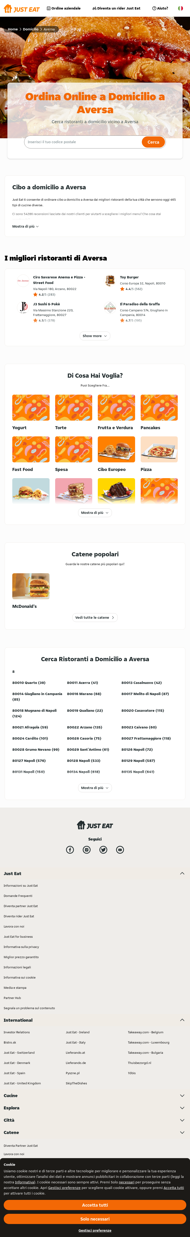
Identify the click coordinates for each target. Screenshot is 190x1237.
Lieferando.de (76, 1063)
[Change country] (180, 8)
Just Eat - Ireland (77, 1032)
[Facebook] (70, 849)
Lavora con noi (14, 926)
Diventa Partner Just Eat (21, 1146)
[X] (103, 849)
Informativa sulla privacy (21, 947)
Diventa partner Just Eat (21, 906)
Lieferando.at (75, 1052)
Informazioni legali (17, 967)
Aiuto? (162, 8)
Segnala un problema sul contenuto (29, 1008)
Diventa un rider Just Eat (118, 8)
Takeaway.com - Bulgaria (145, 1052)
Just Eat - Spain (14, 1073)
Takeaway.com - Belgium (145, 1032)
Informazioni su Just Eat (21, 885)
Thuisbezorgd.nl (139, 1063)
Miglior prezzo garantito (21, 957)
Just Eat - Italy (76, 1042)
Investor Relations (17, 1032)
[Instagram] (86, 849)
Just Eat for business (18, 936)
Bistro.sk (10, 1042)
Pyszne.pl (73, 1073)
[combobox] (82, 142)
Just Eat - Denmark (17, 1063)
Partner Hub (12, 998)
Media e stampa (15, 988)
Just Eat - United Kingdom (22, 1083)
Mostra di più (23, 226)
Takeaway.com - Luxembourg (148, 1042)
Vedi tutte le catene (92, 617)
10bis (132, 1073)
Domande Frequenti (18, 896)
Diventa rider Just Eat (19, 916)
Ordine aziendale (66, 8)
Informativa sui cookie (20, 977)
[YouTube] (120, 849)
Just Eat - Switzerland (19, 1052)
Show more (92, 335)
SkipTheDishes (76, 1083)
